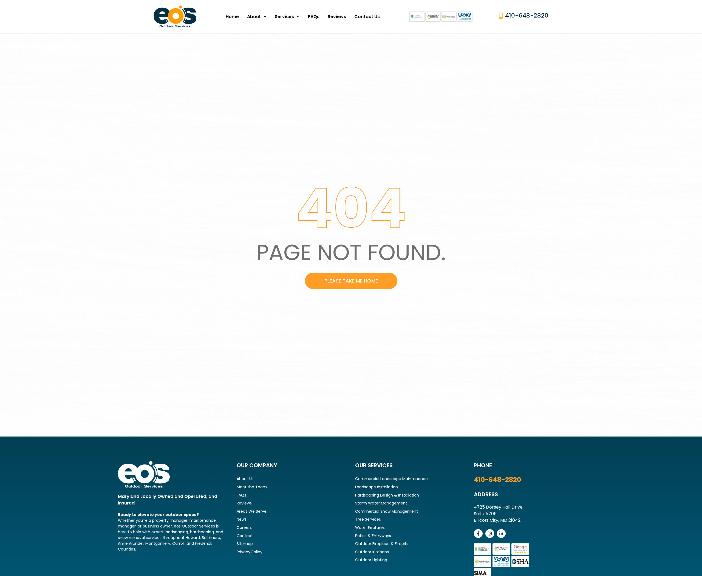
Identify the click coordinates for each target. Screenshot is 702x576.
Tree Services (368, 519)
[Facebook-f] (478, 533)
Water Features (370, 527)
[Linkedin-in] (501, 533)
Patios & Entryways (373, 535)
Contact (245, 535)
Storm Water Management (381, 503)
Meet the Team (252, 487)
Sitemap (245, 543)
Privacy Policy (249, 552)
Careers (244, 527)
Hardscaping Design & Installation (387, 495)
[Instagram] (489, 533)
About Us (245, 478)
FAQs (313, 16)
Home (232, 16)
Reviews (337, 16)
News (242, 519)
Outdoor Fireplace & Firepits (381, 543)
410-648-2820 (497, 479)
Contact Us (367, 16)
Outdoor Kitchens (372, 552)
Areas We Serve (252, 511)
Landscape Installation (376, 487)
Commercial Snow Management (386, 511)
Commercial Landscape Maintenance (391, 478)
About (254, 16)
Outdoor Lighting (371, 560)
